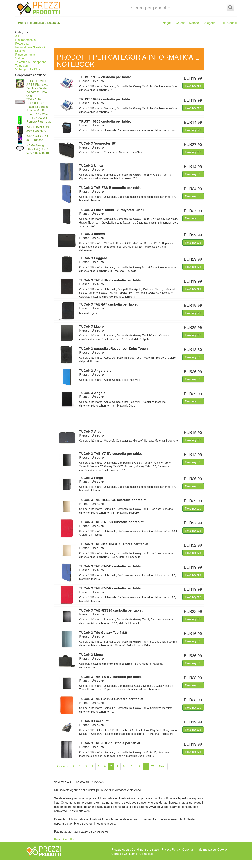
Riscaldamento (25, 54)
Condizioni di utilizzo (145, 849)
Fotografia (22, 43)
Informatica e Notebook (30, 47)
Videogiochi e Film (27, 69)
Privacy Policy (170, 849)
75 (152, 766)
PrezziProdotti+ (64, 839)
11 (138, 766)
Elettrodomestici (25, 40)
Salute (19, 58)
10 (130, 766)
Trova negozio (193, 86)
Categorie (209, 23)
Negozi (167, 23)
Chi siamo (130, 854)
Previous (62, 766)
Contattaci (146, 854)
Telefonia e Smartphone (30, 62)
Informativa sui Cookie (212, 849)
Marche (194, 23)
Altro (18, 36)
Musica (20, 51)
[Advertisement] (144, 38)
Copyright (188, 849)
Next (162, 766)
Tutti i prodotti (228, 23)
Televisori (21, 65)
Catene (180, 23)
